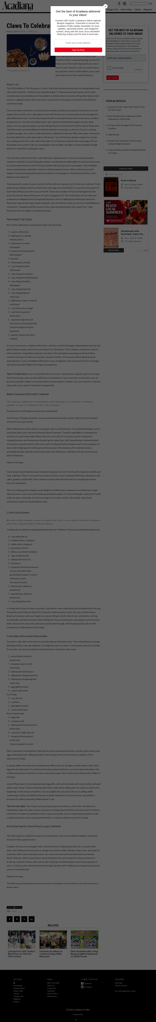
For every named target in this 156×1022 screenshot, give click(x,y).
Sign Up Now (78, 49)
